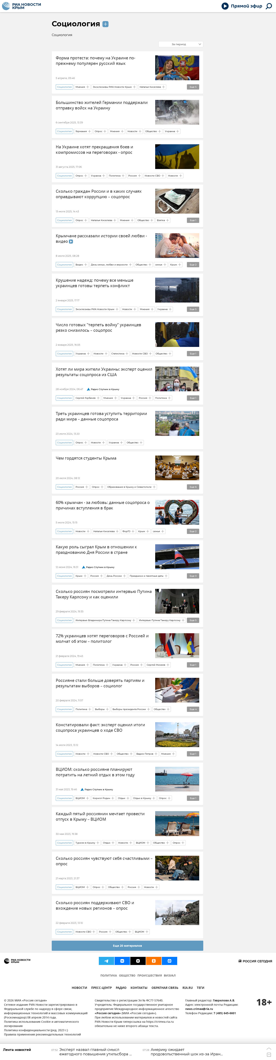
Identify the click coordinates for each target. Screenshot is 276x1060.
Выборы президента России (129, 709)
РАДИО (121, 988)
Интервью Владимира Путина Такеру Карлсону (103, 620)
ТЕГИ (200, 988)
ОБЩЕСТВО (127, 975)
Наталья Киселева (150, 87)
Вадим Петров (144, 753)
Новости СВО (152, 175)
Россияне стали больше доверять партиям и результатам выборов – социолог (100, 683)
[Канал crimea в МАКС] (169, 961)
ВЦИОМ (80, 798)
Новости (132, 131)
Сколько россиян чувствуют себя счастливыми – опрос (104, 861)
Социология (76, 23)
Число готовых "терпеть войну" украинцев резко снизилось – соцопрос (98, 327)
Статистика (117, 353)
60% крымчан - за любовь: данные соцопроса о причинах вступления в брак (103, 505)
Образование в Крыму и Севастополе (129, 487)
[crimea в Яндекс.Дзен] (138, 961)
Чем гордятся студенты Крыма (86, 458)
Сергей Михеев (156, 664)
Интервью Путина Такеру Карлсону (159, 620)
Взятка (161, 220)
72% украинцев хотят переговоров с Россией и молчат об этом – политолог (102, 638)
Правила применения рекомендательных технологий (42, 1034)
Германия (81, 131)
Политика (114, 175)
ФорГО (126, 531)
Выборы (100, 709)
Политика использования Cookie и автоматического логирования (41, 1024)
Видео (79, 264)
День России (114, 575)
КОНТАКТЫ (139, 988)
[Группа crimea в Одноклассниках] (153, 961)
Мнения (80, 87)
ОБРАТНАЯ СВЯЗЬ (165, 988)
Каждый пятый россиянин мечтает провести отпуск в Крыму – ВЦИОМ (100, 816)
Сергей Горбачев (86, 398)
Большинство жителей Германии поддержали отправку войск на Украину (102, 105)
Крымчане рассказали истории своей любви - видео (101, 238)
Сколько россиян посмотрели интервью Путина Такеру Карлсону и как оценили (104, 594)
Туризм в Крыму (85, 842)
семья (158, 264)
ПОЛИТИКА (108, 975)
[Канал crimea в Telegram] (106, 961)
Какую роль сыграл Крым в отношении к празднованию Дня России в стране (96, 549)
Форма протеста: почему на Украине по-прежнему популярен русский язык (95, 60)
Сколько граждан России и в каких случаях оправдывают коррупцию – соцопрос (99, 194)
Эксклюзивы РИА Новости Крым (112, 87)
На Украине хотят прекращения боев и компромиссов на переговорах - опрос (94, 149)
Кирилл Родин (101, 798)
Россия (132, 175)
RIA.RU (187, 988)
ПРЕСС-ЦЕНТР (101, 988)
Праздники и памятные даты (146, 575)
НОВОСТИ (79, 988)
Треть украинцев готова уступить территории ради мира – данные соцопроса (101, 416)
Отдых (121, 798)
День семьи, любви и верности (109, 264)
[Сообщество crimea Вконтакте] (122, 961)
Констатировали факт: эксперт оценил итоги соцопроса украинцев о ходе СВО (100, 727)
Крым (173, 264)
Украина (170, 131)
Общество (151, 131)
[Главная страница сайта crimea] (21, 6)
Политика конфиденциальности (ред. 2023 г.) (36, 1030)
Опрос (98, 131)
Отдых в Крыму (142, 798)
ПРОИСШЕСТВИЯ (149, 975)
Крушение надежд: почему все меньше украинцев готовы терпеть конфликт (94, 283)
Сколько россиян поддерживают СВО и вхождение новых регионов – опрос (95, 905)
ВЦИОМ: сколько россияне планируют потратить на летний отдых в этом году (95, 772)
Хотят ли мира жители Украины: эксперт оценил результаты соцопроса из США (104, 372)
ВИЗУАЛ (170, 975)
